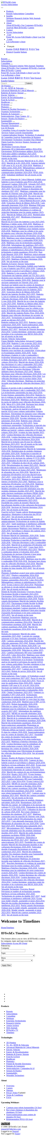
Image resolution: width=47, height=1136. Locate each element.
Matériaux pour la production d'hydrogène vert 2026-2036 (22, 483)
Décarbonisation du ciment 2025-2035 (23, 465)
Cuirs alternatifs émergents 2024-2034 (23, 204)
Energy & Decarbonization (12, 97)
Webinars (10, 18)
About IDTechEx (13, 25)
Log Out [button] (36, 73)
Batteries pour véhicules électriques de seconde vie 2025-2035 (20, 422)
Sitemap (9, 1090)
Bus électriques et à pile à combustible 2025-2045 (22, 364)
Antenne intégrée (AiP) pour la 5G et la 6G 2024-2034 (23, 164)
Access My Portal (20, 943)
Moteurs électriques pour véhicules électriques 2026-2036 (21, 372)
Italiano (24, 52)
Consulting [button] (5, 63)
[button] (9, 11)
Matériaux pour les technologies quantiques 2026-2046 (19, 618)
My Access (16, 37)
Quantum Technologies (10, 111)
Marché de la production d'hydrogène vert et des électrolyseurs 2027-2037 (21, 474)
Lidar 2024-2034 (36, 580)
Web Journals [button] (29, 66)
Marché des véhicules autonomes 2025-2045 (20, 348)
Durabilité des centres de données (15, 503)
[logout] (15, 1131)
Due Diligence (37, 140)
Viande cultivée (21, 512)
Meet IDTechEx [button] (7, 70)
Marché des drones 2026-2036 (31, 362)
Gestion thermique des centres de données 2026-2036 (20, 747)
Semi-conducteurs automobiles (19, 424)
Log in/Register (12, 42)
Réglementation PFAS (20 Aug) (19, 1119)
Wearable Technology (10, 126)
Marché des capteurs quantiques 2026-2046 (21, 625)
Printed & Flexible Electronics (13, 109)
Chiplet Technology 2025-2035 (20, 692)
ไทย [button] (32, 78)
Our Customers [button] (22, 68)
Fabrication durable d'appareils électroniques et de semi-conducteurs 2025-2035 (23, 612)
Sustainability (6, 121)
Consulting (29, 13)
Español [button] (4, 81)
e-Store (34, 37)
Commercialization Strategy (12, 135)
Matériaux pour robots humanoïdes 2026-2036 (26, 238)
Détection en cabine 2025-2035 (14, 706)
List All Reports (7, 128)
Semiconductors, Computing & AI (20, 1068)
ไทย (37, 49)
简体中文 (24, 49)
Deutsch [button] (37, 78)
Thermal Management (10, 123)
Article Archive (12, 1025)
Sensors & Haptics (14, 1071)
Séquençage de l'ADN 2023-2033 (21, 526)
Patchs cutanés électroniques (32, 905)
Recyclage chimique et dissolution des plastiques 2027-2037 (20, 813)
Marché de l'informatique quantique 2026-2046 (21, 623)
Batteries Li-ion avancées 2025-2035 (22, 273)
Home (3, 928)
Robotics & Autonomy (10, 114)
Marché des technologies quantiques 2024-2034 (19, 628)
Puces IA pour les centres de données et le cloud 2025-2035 (23, 679)
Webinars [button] (5, 66)
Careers (31, 28)
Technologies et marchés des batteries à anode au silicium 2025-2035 (22, 319)
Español (17, 52)
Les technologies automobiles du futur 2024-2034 (22, 393)
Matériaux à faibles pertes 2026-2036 (22, 166)
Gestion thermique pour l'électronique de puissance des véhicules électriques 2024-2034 (23, 438)
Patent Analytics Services (11, 142)
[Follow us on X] (26, 983)
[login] (17, 1134)
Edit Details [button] (21, 73)
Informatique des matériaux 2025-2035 (27, 245)
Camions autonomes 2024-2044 (26, 346)
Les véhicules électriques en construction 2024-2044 (23, 375)
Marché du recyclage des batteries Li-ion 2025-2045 (23, 222)
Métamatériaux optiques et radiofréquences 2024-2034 (22, 169)
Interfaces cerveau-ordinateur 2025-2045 (18, 765)
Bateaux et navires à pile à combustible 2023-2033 (22, 388)
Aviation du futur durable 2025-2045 (16, 568)
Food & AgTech (7, 100)
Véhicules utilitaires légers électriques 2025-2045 (20, 370)
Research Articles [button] (16, 66)
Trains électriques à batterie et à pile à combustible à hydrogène (19, 355)
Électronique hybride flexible (23, 603)
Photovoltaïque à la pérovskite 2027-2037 (24, 496)
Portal (8, 37)
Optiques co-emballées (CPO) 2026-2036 (18, 578)
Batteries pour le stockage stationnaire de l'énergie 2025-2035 (23, 281)
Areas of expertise (18, 130)
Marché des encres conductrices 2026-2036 (22, 194)
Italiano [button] (11, 81)
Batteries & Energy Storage (12, 93)
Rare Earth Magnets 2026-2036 (21, 253)
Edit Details (26, 37)
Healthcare (5, 102)
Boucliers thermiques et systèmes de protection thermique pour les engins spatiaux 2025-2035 (22, 212)
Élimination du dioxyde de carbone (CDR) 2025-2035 (23, 808)
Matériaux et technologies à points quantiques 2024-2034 (23, 251)
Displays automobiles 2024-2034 (25, 575)
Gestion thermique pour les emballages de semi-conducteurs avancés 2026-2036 (21, 745)
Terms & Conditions (14, 1095)
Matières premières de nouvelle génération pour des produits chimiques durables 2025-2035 (22, 490)
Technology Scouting (22, 140)
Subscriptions (18, 13)
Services (4, 133)
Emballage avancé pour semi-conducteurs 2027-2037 (23, 677)
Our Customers (27, 25)
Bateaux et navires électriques (19, 369)
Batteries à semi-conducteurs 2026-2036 (18, 498)
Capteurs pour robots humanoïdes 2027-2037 (19, 668)
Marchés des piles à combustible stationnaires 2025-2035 (23, 499)
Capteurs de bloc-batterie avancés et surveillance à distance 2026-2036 (23, 270)
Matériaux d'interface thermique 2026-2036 (19, 868)
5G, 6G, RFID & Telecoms (12, 88)
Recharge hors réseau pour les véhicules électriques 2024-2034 (22, 405)
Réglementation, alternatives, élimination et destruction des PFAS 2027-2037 (21, 514)
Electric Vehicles (8, 95)
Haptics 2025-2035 (19, 774)
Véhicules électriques (16, 381)
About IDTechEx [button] (8, 68)
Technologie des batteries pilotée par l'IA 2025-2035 (23, 275)
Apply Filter (6, 965)
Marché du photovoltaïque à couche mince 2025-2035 (23, 466)
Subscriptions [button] (6, 61)
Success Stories (32, 130)
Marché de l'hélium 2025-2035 (20, 215)
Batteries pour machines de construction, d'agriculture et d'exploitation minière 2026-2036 (23, 279)
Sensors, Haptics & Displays (13, 118)
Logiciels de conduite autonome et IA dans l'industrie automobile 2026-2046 (21, 638)
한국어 (32, 49)
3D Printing (6, 86)
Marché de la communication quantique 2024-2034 (18, 171)
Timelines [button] (40, 66)
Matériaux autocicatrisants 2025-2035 (19, 841)
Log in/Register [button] (7, 75)
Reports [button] (4, 59)
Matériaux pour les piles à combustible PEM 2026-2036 (22, 485)
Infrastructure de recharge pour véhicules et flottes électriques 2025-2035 (22, 358)
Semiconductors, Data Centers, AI (15, 116)
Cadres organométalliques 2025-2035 (17, 247)
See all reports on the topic (17, 261)
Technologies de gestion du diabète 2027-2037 (20, 896)
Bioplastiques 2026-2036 (12, 186)
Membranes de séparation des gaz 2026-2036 (23, 471)
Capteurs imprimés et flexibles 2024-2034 (24, 786)
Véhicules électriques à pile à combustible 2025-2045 (23, 390)
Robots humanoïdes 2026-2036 (24, 704)
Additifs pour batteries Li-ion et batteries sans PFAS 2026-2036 (23, 180)
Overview (10, 1086)
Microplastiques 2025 (16, 828)
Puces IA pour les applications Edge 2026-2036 (22, 682)
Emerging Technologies (16, 1021)
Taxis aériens (7, 346)
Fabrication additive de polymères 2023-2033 (20, 156)
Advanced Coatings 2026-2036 (14, 184)
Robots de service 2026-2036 (23, 671)
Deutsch (9, 52)
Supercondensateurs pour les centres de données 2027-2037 (23, 733)
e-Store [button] (29, 73)
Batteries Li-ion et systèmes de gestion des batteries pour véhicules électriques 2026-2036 (22, 296)
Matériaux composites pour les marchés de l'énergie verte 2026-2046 (23, 192)
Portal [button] (3, 73)
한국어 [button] (27, 78)
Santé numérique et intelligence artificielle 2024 (23, 897)
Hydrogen (5, 104)
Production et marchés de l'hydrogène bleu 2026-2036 (21, 454)
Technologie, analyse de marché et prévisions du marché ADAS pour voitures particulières (21, 410)
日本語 (16, 49)
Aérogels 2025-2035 (37, 184)
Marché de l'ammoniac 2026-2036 (24, 535)
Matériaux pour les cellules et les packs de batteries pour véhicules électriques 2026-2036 (22, 232)
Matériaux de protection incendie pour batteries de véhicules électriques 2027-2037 (23, 383)
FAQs (8, 1097)
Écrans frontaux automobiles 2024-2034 (18, 395)
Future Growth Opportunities (21, 133)
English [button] (4, 78)
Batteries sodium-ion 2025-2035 (14, 322)
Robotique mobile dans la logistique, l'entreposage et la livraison (22, 658)
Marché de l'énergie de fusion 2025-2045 (18, 470)
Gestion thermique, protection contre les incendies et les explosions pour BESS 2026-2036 (22, 333)
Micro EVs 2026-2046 (16, 404)
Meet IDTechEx (20, 28)
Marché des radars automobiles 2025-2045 (18, 635)
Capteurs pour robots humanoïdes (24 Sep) (24, 1107)
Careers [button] (18, 70)
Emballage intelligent (15, 175)
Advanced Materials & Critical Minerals (17, 90)
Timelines (10, 21)
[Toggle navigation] (2, 7)
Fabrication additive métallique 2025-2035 (19, 154)
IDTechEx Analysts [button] (37, 68)
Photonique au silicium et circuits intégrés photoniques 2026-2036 (22, 587)
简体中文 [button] (19, 78)
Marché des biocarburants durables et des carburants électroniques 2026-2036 (23, 505)
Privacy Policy (12, 1093)
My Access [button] (11, 73)
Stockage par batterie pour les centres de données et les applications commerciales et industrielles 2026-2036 (22, 287)
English (9, 49)
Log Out (41, 37)
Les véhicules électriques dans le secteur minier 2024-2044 (23, 378)
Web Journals (34, 18)
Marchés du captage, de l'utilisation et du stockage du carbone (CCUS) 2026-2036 (23, 458)
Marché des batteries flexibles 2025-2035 (18, 294)
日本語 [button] (11, 78)
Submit (29, 83)
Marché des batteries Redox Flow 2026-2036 (25, 313)
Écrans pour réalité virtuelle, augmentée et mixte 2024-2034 (23, 766)
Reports (9, 13)
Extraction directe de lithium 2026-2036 (23, 203)
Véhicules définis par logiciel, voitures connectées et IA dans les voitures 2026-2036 (23, 430)
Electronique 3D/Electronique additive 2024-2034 (22, 151)
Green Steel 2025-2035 (21, 477)
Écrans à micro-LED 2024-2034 (20, 585)
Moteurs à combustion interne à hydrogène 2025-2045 (20, 480)
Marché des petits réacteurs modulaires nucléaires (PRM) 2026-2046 (23, 493)
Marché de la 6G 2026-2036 (19, 163)
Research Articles (21, 18)
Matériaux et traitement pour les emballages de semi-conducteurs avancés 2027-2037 (22, 226)
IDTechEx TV (12, 1030)
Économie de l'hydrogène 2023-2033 (22, 549)
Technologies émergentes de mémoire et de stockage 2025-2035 (22, 696)
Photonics (5, 107)
